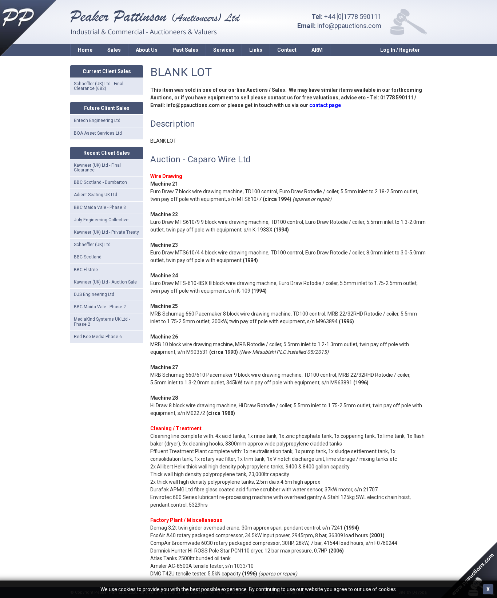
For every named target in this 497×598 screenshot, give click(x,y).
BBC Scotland (88, 257)
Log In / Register (400, 50)
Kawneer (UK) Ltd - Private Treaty (106, 232)
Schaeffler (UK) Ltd (92, 244)
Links (255, 50)
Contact (287, 50)
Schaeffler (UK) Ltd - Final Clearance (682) (98, 86)
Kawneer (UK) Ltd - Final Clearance (97, 168)
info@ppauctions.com (349, 25)
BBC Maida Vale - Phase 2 (100, 306)
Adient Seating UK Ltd (95, 194)
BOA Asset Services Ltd (98, 133)
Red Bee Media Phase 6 (98, 336)
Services (223, 50)
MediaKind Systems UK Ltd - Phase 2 (102, 321)
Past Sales (185, 50)
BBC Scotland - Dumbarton (100, 182)
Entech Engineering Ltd (97, 120)
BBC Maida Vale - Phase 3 (100, 207)
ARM (317, 50)
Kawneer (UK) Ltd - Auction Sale (105, 282)
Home (85, 50)
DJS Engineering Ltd (94, 294)
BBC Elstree (86, 269)
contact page (325, 105)
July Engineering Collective (101, 219)
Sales (114, 50)
